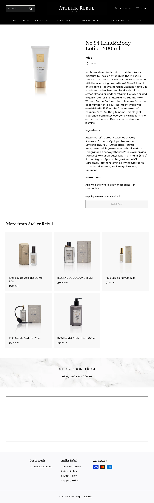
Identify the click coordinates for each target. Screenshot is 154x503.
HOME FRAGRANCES (91, 20)
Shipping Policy (70, 480)
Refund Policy (69, 471)
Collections (18, 20)
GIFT (139, 20)
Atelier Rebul (40, 224)
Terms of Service (71, 466)
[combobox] (20, 8)
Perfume (40, 20)
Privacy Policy (69, 475)
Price (88, 58)
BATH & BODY (119, 20)
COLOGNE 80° (62, 20)
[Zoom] (40, 66)
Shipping (89, 196)
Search (88, 496)
